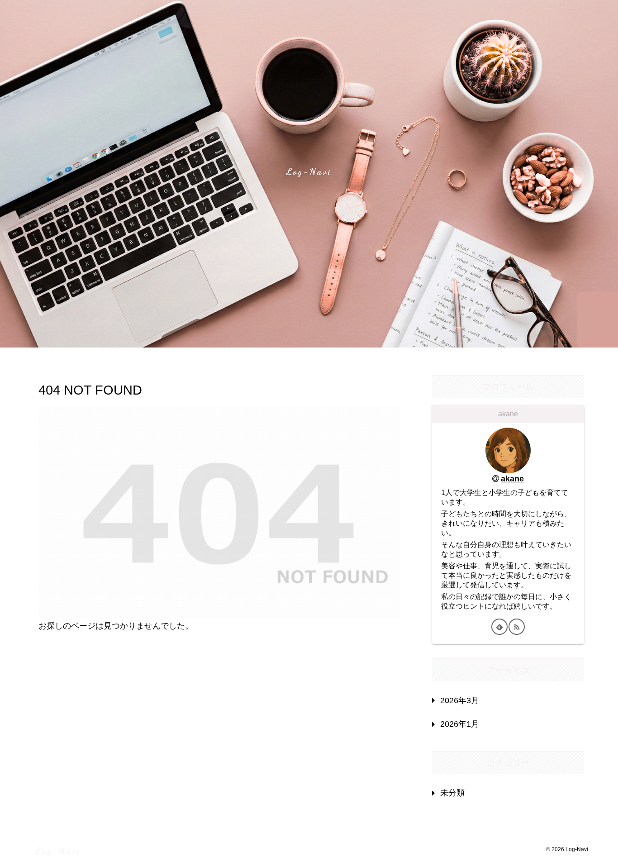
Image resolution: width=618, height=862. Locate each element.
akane (512, 478)
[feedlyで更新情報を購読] (499, 627)
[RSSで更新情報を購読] (517, 627)
